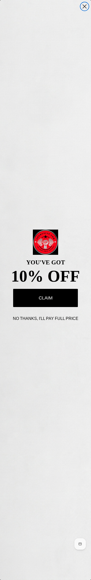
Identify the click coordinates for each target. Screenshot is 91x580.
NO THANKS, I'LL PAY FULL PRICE (45, 318)
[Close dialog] (84, 6)
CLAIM (46, 297)
